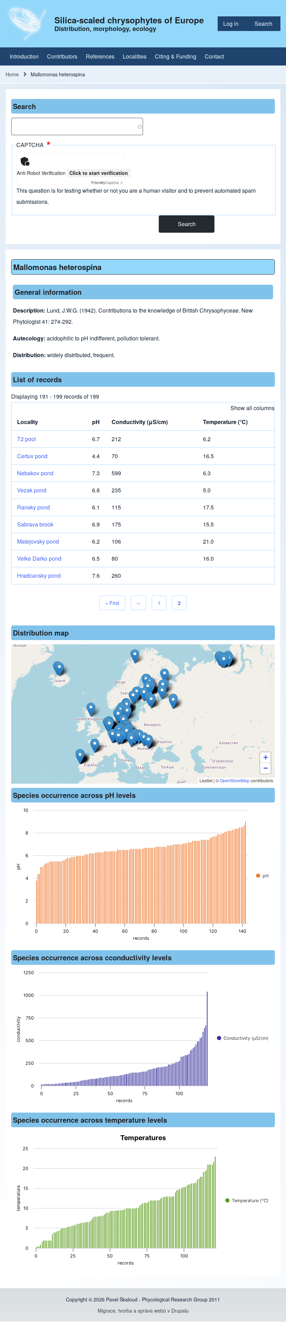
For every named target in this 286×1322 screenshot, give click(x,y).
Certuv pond (32, 456)
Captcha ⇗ (107, 182)
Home (12, 74)
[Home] (28, 24)
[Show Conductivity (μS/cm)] (243, 1038)
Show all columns (252, 408)
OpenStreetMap (235, 780)
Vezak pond (31, 490)
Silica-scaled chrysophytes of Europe (129, 20)
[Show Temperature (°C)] (247, 1200)
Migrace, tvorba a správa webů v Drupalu (143, 1310)
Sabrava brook (35, 524)
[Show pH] (262, 875)
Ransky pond (33, 507)
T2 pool (26, 439)
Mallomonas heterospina (57, 266)
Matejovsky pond (38, 541)
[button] (173, 702)
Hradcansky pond (39, 575)
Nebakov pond (35, 473)
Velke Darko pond (39, 558)
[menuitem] (233, 23)
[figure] (143, 876)
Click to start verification (98, 172)
